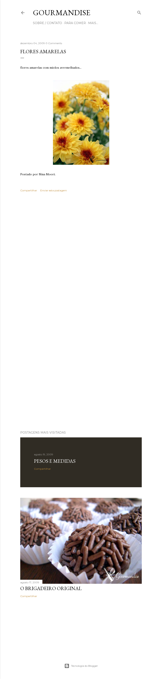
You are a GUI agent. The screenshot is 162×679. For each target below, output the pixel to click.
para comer (75, 23)
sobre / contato (47, 23)
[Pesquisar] (139, 12)
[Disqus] (81, 256)
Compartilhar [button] (28, 190)
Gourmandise (61, 13)
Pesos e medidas (55, 461)
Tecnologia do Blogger (84, 665)
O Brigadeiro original (51, 588)
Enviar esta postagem (53, 190)
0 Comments (54, 43)
